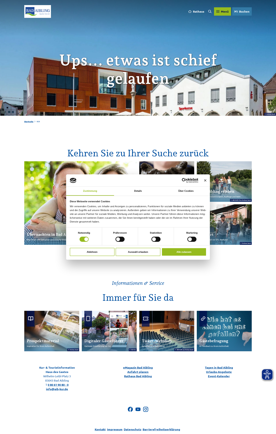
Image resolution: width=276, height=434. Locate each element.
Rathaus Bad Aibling (138, 376)
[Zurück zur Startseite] (37, 11)
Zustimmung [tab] (90, 191)
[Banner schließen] (205, 180)
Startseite (28, 121)
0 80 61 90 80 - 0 (58, 385)
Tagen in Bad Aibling (219, 367)
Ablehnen (92, 252)
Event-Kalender (219, 376)
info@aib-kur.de (57, 389)
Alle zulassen (183, 252)
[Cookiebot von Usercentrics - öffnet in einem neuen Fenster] (184, 180)
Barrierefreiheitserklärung (161, 429)
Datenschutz (132, 429)
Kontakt (100, 429)
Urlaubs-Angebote (219, 372)
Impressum (115, 429)
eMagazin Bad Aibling (138, 367)
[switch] (120, 239)
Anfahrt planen (138, 372)
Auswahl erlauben (138, 252)
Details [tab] (138, 191)
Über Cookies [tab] (186, 191)
